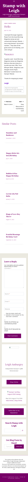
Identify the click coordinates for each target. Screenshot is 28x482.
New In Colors (8, 103)
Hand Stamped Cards (10, 23)
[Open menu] (14, 1)
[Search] (22, 430)
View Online (9, 400)
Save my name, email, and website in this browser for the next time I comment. (15, 315)
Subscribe (19, 446)
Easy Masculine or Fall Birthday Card (20, 106)
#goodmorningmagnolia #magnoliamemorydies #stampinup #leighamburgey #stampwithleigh (14, 89)
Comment (7, 268)
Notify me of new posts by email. (12, 330)
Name (7, 294)
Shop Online (18, 400)
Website (7, 309)
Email (7, 301)
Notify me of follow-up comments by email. (11, 323)
